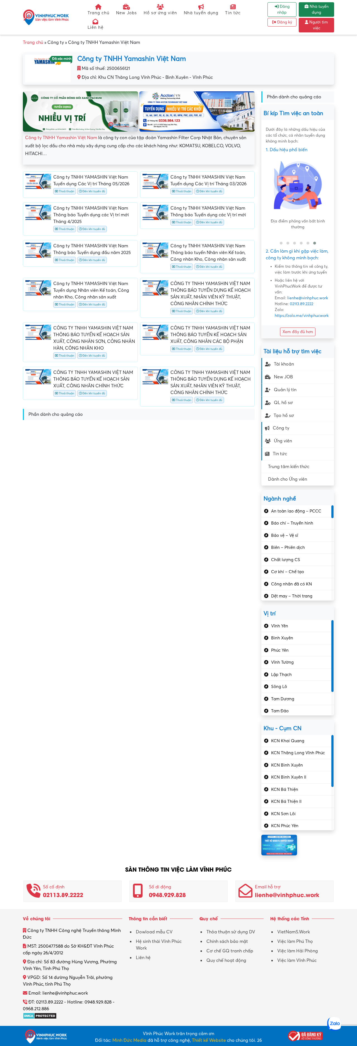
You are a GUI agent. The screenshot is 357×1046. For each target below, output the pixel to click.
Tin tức (233, 13)
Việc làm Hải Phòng (297, 951)
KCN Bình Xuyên (287, 765)
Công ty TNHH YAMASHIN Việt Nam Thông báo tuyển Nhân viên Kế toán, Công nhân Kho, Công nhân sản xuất (208, 252)
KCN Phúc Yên (284, 826)
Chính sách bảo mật (227, 941)
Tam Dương (282, 699)
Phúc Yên (280, 650)
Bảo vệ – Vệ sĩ (284, 535)
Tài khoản (284, 364)
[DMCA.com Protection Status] (40, 1015)
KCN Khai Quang (287, 741)
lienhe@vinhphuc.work (307, 298)
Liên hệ (95, 27)
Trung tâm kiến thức (288, 466)
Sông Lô (279, 686)
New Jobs (126, 13)
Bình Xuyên (282, 638)
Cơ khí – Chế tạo (287, 572)
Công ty (281, 428)
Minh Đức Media (129, 1040)
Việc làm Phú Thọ (295, 941)
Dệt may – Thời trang (291, 596)
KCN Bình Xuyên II (288, 777)
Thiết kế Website (209, 1040)
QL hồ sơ (283, 402)
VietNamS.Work (293, 931)
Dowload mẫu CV (154, 931)
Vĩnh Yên (279, 626)
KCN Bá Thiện (284, 789)
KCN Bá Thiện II (286, 801)
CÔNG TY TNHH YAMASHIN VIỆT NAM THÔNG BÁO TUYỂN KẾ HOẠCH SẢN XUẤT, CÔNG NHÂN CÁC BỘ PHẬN (210, 335)
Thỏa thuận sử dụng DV (230, 931)
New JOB (283, 376)
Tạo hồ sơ (284, 415)
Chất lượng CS (285, 560)
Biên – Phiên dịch (288, 547)
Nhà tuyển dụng (201, 13)
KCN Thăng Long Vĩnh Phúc (298, 753)
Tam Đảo (280, 711)
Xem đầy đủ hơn (298, 332)
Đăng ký (284, 22)
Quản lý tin (285, 389)
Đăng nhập (283, 9)
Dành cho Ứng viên (287, 479)
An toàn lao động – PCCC (296, 511)
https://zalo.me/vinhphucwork (302, 316)
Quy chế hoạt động (226, 960)
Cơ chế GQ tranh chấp (229, 951)
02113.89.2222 (301, 304)
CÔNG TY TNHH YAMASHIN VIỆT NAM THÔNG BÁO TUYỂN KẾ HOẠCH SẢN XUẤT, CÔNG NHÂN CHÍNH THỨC (93, 379)
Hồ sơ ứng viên (160, 13)
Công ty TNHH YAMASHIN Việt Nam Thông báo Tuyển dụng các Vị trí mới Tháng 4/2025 (91, 215)
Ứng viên (283, 440)
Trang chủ (98, 13)
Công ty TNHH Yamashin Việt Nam (61, 137)
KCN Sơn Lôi (283, 814)
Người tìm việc (318, 25)
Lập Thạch (281, 674)
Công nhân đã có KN (291, 584)
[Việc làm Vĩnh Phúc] (46, 17)
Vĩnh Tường (282, 662)
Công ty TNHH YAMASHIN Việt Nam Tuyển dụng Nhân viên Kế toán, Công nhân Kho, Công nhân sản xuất (91, 290)
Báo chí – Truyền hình (292, 523)
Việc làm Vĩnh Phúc (297, 960)
